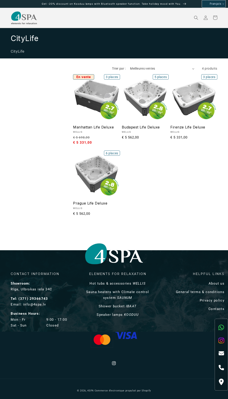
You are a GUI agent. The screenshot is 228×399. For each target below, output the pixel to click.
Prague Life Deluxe (90, 203)
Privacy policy (212, 300)
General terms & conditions (200, 292)
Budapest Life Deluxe (141, 127)
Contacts (216, 309)
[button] (57, 18)
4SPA (90, 390)
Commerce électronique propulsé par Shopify (123, 390)
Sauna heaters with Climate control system (117, 295)
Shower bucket (118, 306)
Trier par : (119, 68)
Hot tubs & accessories (118, 283)
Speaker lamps (117, 315)
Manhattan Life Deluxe (93, 127)
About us (216, 283)
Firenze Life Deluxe (187, 127)
